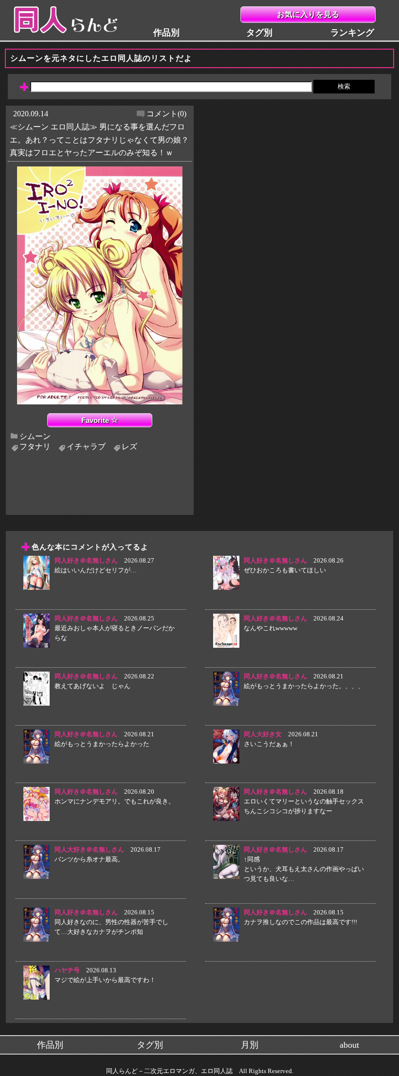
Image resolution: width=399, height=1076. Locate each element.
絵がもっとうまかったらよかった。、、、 (304, 686)
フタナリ (35, 446)
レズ (129, 446)
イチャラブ (86, 446)
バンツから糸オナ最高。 (89, 859)
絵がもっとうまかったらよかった (101, 744)
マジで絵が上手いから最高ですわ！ (105, 980)
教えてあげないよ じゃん (92, 686)
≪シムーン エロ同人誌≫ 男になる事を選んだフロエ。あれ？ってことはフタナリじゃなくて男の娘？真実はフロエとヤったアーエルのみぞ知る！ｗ (99, 140)
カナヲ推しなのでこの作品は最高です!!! (300, 922)
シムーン (35, 436)
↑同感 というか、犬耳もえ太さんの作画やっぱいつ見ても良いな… (304, 869)
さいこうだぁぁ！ (269, 744)
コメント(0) (166, 113)
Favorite (96, 420)
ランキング (352, 32)
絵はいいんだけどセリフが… (95, 570)
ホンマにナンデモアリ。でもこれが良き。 (114, 801)
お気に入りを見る (308, 14)
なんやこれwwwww (270, 628)
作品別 (166, 32)
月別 (249, 1045)
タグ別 (259, 32)
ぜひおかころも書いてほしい (285, 570)
